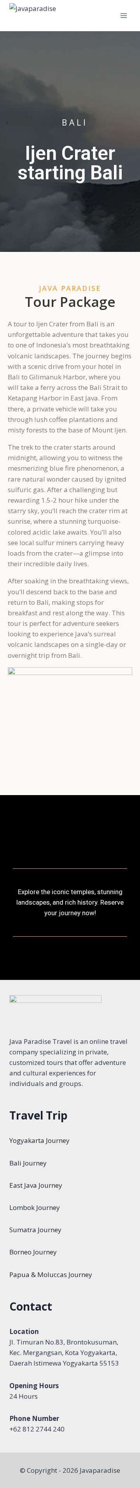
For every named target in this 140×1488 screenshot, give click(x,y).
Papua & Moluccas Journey (50, 1274)
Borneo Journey (33, 1251)
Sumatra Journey (35, 1229)
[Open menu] (123, 15)
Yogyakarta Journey (39, 1140)
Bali (75, 122)
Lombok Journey (34, 1207)
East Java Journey (35, 1185)
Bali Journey (28, 1163)
